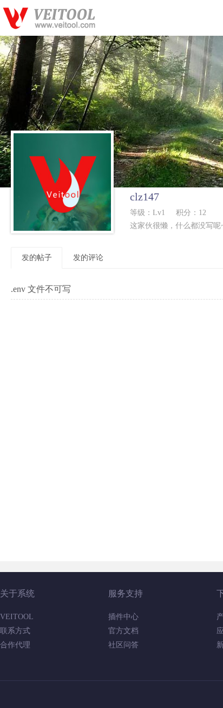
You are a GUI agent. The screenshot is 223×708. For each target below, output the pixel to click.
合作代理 (15, 645)
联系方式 (15, 631)
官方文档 (123, 631)
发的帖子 (37, 258)
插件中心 (123, 617)
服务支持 (125, 593)
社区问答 (123, 645)
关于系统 (17, 593)
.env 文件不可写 (41, 289)
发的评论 (88, 258)
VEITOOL (17, 617)
